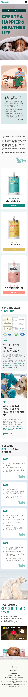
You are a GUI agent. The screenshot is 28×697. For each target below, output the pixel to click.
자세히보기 (14, 205)
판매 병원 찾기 (9, 433)
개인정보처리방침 (16, 689)
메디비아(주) (5, 2)
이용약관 (9, 689)
